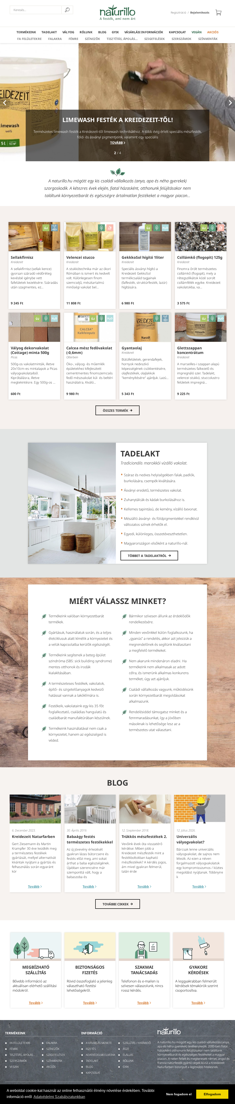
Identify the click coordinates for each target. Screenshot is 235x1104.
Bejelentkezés (199, 12)
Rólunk (86, 32)
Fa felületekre (29, 39)
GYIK (115, 32)
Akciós (212, 32)
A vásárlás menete (99, 1043)
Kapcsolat (177, 32)
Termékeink (26, 32)
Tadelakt (49, 32)
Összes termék (115, 410)
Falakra (55, 39)
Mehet (67, 10)
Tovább (116, 142)
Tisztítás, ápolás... (122, 39)
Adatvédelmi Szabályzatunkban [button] (59, 1097)
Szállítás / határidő (137, 1043)
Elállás (128, 1055)
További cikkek (116, 904)
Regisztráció (178, 12)
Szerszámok (182, 39)
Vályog (68, 32)
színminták (208, 39)
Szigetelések (154, 39)
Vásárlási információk (143, 32)
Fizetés (91, 1049)
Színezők (92, 39)
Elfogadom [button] (212, 1094)
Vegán (197, 32)
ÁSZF (126, 1049)
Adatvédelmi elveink (100, 1055)
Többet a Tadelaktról (147, 555)
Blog (102, 32)
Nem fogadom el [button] (179, 1094)
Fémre (73, 39)
